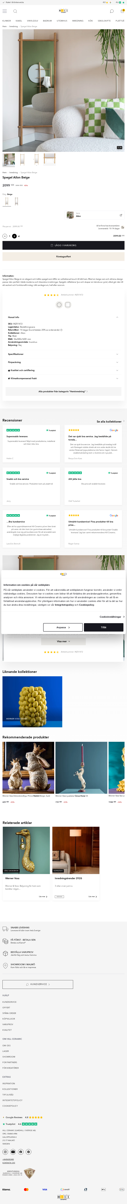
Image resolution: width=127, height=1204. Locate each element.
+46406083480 (8, 1159)
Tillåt (103, 627)
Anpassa (61, 627)
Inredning (13, 27)
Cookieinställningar (110, 616)
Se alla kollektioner (109, 422)
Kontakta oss (8, 1163)
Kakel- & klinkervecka (15, 2)
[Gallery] (63, 90)
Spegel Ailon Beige (29, 27)
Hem (4, 27)
